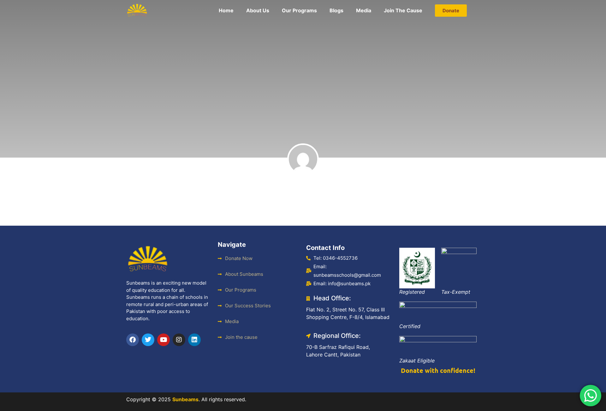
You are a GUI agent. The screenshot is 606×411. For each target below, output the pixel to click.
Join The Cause (403, 10)
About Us (257, 10)
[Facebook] (132, 339)
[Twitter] (148, 339)
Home (226, 10)
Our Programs (299, 10)
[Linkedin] (194, 339)
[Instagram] (179, 339)
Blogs (336, 10)
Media (363, 10)
